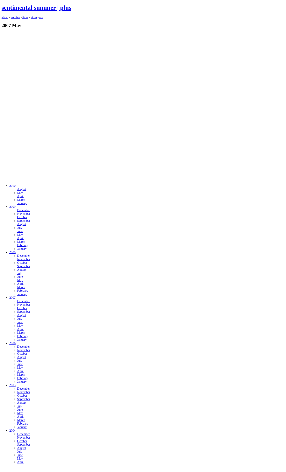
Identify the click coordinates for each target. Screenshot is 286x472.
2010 (12, 185)
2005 (12, 385)
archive (15, 17)
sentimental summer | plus (36, 7)
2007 (12, 297)
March (21, 199)
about (5, 17)
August (21, 189)
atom (34, 17)
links (25, 17)
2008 (12, 252)
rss (41, 17)
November (23, 213)
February (22, 245)
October (22, 217)
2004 (12, 430)
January (22, 203)
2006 (12, 343)
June (20, 231)
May (20, 192)
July (19, 227)
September (23, 220)
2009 (12, 206)
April (20, 196)
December (23, 210)
